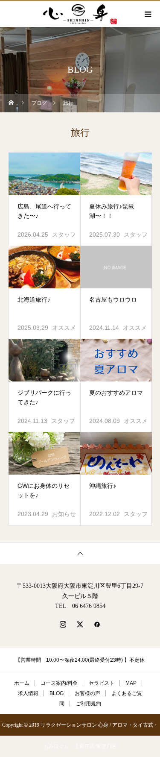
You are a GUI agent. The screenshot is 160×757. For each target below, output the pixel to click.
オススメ (64, 327)
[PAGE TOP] (80, 553)
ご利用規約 (88, 704)
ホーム (21, 683)
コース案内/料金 (59, 683)
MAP (131, 683)
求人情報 (28, 693)
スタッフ (64, 234)
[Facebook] (97, 624)
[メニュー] (147, 14)
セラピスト (101, 683)
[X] (80, 624)
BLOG (56, 693)
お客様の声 (87, 693)
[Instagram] (63, 624)
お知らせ (64, 514)
